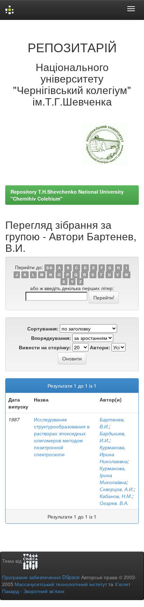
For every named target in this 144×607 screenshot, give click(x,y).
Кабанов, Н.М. (116, 495)
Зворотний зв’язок (43, 590)
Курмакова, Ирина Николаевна (114, 454)
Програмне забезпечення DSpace (41, 577)
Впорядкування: (51, 337)
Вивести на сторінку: (45, 347)
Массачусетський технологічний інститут (61, 584)
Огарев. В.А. (114, 502)
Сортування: (42, 328)
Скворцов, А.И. (117, 488)
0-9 (49, 267)
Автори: (100, 347)
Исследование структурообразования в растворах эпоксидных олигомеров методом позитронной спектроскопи (61, 437)
